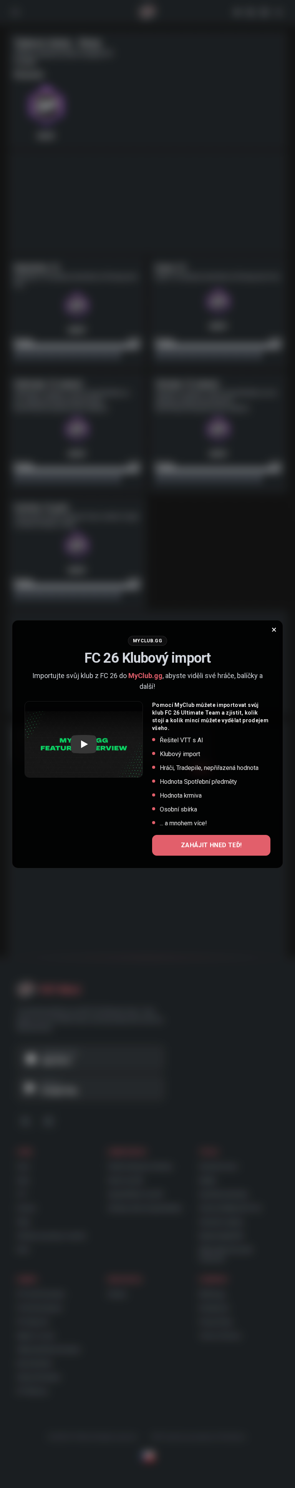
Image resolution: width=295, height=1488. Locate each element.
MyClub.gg (145, 676)
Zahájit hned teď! (211, 845)
